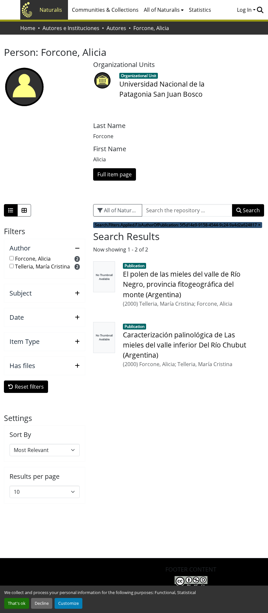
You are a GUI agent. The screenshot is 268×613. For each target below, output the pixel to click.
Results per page (34, 476)
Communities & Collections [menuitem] (105, 9)
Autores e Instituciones (70, 28)
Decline (42, 603)
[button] (260, 10)
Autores (116, 28)
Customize (68, 603)
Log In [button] (245, 9)
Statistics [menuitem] (200, 9)
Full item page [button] (114, 174)
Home (27, 28)
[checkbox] (11, 258)
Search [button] (251, 210)
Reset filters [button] (28, 386)
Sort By (20, 435)
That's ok (16, 603)
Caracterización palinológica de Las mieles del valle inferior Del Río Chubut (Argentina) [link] (184, 345)
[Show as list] (11, 210)
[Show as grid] (24, 210)
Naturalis (51, 9)
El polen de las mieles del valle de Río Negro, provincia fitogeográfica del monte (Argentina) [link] (182, 284)
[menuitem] (164, 9)
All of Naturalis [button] (162, 9)
